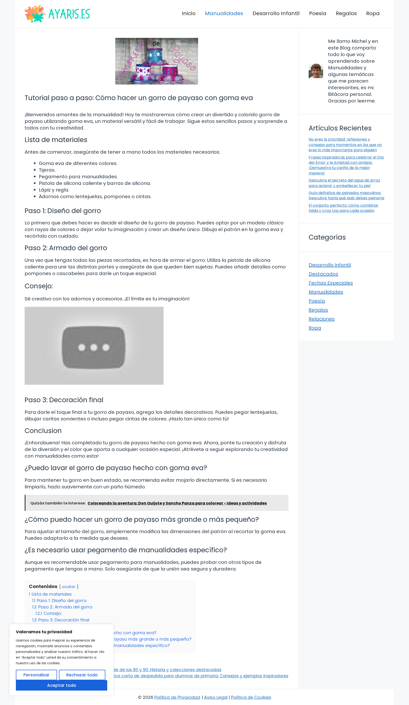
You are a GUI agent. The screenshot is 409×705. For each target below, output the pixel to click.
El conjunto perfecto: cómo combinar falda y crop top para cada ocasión (343, 208)
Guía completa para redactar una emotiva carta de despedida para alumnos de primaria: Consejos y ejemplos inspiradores (159, 676)
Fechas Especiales (331, 283)
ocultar (69, 586)
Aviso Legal (215, 697)
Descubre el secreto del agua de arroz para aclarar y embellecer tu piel (344, 183)
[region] (61, 660)
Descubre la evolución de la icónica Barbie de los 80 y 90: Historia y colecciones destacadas (126, 670)
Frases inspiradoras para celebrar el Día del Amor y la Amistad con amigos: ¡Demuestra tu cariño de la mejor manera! (346, 165)
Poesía (317, 13)
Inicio (189, 13)
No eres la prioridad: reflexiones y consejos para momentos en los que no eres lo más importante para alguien (345, 145)
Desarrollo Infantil (276, 13)
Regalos (346, 13)
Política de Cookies (251, 697)
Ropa (373, 13)
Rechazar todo (82, 675)
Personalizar (36, 675)
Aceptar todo (61, 685)
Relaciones (322, 319)
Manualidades (224, 13)
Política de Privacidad (177, 697)
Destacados (323, 274)
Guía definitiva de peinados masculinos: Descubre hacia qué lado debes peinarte (346, 195)
